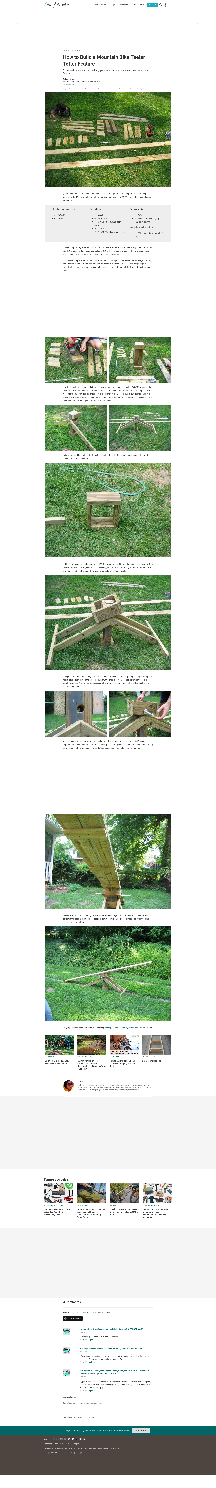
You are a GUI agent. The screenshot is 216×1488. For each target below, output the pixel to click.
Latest (141, 5)
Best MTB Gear (95, 1448)
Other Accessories (149, 1057)
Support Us (66, 1443)
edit (95, 1339)
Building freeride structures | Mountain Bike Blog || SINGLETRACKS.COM (111, 1348)
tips (100, 1403)
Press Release (82, 1205)
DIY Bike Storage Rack (152, 1061)
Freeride (77, 50)
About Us (57, 1443)
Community (123, 5)
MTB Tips (70, 50)
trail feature (94, 1403)
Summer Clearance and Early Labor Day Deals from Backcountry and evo (57, 1212)
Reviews (104, 5)
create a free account (84, 1312)
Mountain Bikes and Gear (53, 1205)
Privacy (83, 1453)
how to (78, 1403)
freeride (72, 1403)
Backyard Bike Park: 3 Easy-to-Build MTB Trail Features (58, 1062)
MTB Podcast (57, 1448)
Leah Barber (70, 79)
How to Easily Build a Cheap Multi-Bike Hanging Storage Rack (122, 1063)
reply (91, 1339)
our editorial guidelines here (142, 89)
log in (71, 1312)
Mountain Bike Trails (53, 1057)
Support (152, 5)
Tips (113, 5)
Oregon (113, 1205)
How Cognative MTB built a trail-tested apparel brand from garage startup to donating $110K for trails (91, 1213)
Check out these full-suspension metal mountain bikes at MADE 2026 (124, 1212)
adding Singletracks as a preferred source (123, 1027)
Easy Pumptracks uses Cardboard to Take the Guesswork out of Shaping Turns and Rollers (91, 1065)
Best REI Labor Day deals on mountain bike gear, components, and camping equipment (155, 1213)
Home (65, 50)
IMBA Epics (82, 1448)
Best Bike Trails (70, 1448)
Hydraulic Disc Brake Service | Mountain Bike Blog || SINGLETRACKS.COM (111, 1329)
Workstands (114, 1057)
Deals (133, 5)
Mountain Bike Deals (110, 1448)
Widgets (76, 1443)
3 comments (70, 84)
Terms (77, 1453)
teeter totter (85, 1403)
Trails (96, 5)
